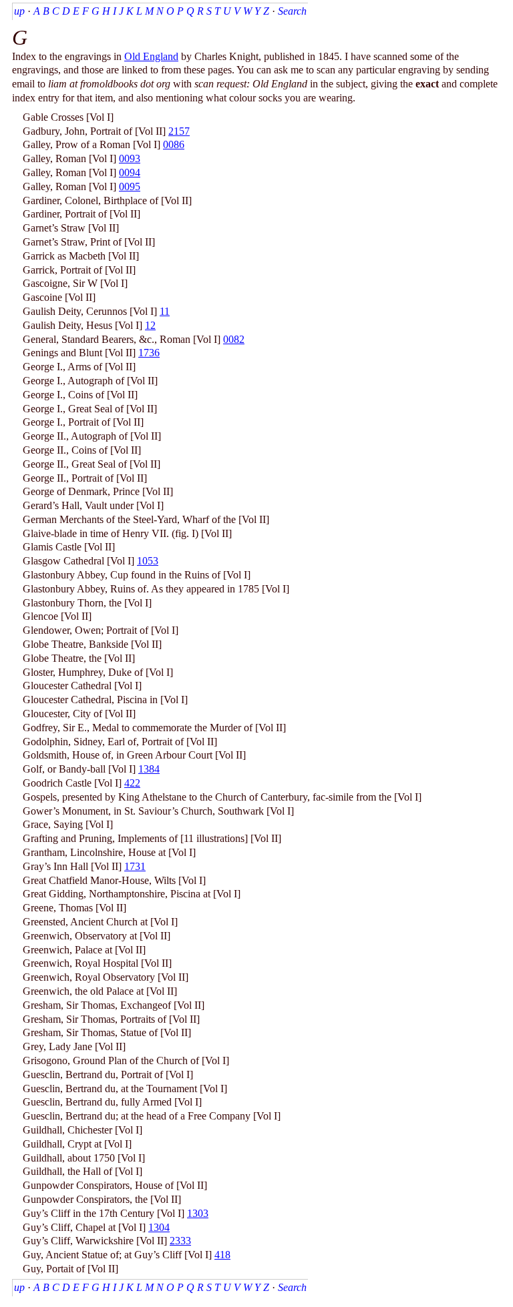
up (19, 11)
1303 (197, 1213)
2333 (180, 1240)
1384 (149, 769)
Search (292, 11)
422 (132, 783)
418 (222, 1254)
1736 (149, 352)
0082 (233, 339)
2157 (179, 131)
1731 (135, 866)
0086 (173, 144)
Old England (151, 56)
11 (165, 311)
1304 (159, 1227)
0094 (129, 172)
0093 (129, 158)
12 (150, 325)
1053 (147, 560)
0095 (129, 186)
